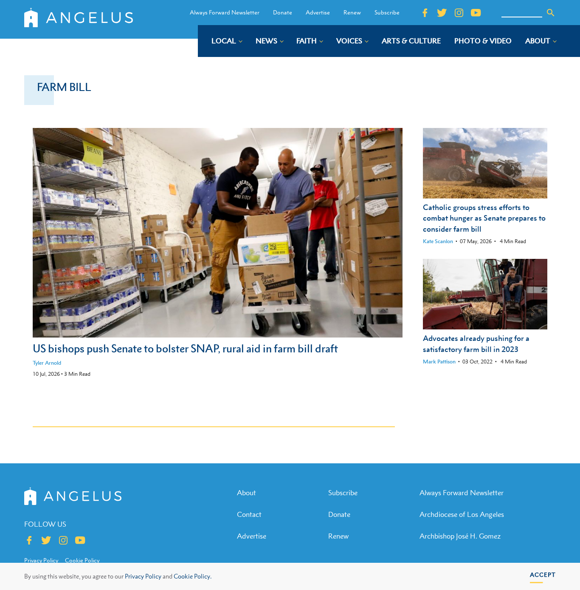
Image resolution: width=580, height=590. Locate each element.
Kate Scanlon (438, 241)
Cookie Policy (82, 560)
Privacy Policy (143, 576)
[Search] (551, 13)
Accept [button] (543, 574)
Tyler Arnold (47, 363)
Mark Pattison (439, 361)
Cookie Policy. (192, 576)
